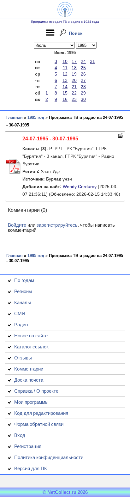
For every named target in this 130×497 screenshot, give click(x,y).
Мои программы (31, 402)
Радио (21, 324)
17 (74, 61)
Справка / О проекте (36, 391)
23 (74, 99)
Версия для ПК (30, 468)
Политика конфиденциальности (48, 457)
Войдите (17, 225)
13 (65, 80)
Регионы (23, 291)
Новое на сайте (31, 335)
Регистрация (27, 446)
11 (65, 67)
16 (65, 99)
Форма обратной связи (38, 424)
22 (74, 92)
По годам (24, 280)
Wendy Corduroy (80, 186)
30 (83, 99)
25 (83, 67)
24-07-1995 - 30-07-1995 (50, 138)
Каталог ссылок (31, 346)
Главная (14, 117)
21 (74, 86)
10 (65, 61)
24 (83, 61)
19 (74, 74)
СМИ (19, 313)
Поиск (75, 33)
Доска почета (28, 380)
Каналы (22, 302)
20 (74, 80)
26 (83, 74)
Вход (19, 435)
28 (83, 86)
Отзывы (23, 357)
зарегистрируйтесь (57, 225)
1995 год (35, 117)
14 (65, 86)
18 (74, 67)
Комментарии (28, 368)
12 (65, 74)
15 (65, 92)
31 (92, 61)
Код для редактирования (41, 413)
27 (83, 80)
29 (83, 92)
